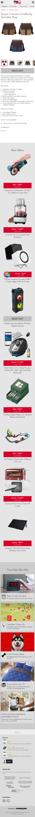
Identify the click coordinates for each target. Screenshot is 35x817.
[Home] (17, 2)
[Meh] (10, 782)
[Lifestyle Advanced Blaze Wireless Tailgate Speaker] (17, 313)
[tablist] (17, 63)
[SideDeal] (10, 786)
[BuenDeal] (25, 786)
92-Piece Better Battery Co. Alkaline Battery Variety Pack (17, 415)
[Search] (33, 2)
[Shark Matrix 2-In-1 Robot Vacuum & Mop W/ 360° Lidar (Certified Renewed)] (17, 357)
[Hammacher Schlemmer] (10, 777)
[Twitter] (8, 800)
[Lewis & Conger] (25, 777)
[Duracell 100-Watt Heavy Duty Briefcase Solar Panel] (17, 537)
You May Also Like (17, 569)
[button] (2, 2)
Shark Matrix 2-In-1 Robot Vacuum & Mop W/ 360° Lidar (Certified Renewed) (17, 370)
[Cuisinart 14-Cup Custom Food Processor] (17, 224)
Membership (6, 769)
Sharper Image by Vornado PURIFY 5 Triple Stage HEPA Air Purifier (17, 280)
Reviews (5, 738)
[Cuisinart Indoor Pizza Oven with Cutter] (17, 493)
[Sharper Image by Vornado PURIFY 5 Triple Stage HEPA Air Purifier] (17, 269)
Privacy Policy (13, 814)
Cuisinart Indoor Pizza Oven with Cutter (17, 504)
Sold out (17, 70)
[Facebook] (4, 800)
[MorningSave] (25, 782)
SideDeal (3, 10)
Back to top (17, 732)
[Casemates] (17, 790)
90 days (3, 131)
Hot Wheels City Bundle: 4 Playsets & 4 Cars (17, 460)
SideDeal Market (13, 10)
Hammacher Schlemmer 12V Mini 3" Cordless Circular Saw (17, 191)
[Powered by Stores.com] (17, 809)
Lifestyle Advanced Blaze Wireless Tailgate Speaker (17, 324)
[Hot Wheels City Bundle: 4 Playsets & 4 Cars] (17, 448)
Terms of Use (21, 814)
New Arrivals (23, 6)
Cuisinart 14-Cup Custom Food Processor (18, 235)
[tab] (4, 63)
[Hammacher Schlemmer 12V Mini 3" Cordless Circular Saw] (17, 180)
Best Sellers (13, 6)
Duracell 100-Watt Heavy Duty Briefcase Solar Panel (17, 549)
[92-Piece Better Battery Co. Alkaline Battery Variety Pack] (17, 404)
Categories (4, 6)
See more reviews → (8, 758)
